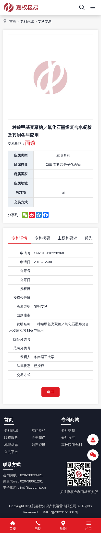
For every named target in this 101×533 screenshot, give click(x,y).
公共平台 (11, 452)
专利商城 (27, 21)
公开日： (27, 280)
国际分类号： (23, 339)
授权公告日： (23, 297)
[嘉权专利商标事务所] (21, 13)
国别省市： (25, 315)
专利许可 (68, 438)
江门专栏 (38, 430)
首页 (12, 21)
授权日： (27, 289)
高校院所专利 (71, 445)
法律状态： (25, 366)
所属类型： (25, 306)
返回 (50, 392)
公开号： (27, 271)
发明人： (27, 357)
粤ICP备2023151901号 (60, 512)
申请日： (27, 262)
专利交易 (44, 21)
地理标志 (11, 445)
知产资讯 (38, 445)
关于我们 (38, 438)
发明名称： (25, 324)
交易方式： (25, 375)
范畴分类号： (23, 348)
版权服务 (11, 438)
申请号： (27, 253)
